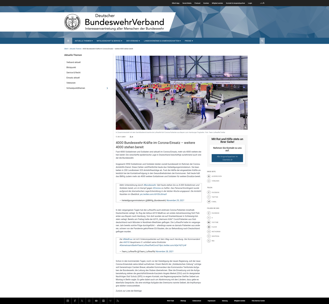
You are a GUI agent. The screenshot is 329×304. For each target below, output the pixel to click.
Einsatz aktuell (73, 77)
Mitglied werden (217, 3)
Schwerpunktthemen (75, 88)
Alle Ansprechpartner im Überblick (227, 158)
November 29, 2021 (175, 200)
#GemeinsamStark (127, 245)
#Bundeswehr (149, 185)
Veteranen (71, 83)
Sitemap (183, 301)
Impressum (211, 301)
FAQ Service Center (258, 301)
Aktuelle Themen (75, 49)
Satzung (225, 301)
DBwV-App (175, 3)
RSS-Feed (170, 301)
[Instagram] (89, 300)
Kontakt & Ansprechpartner (235, 3)
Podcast (197, 3)
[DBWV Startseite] (120, 22)
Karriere (206, 3)
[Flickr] (103, 300)
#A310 (126, 242)
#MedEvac (127, 239)
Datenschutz (197, 301)
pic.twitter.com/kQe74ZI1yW (173, 245)
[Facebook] (75, 300)
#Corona (157, 188)
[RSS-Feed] (117, 300)
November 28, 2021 (164, 251)
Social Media (186, 3)
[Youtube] (96, 300)
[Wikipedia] (110, 300)
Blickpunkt (71, 67)
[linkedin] (67, 300)
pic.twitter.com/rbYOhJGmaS (153, 194)
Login (250, 3)
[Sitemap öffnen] (68, 41)
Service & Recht (73, 72)
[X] (82, 300)
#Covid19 (156, 245)
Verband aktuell (73, 62)
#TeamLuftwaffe (144, 245)
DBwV (66, 49)
